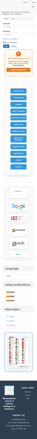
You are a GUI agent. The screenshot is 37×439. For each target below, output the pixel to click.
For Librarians (10, 325)
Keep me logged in (11, 42)
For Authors (10, 321)
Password (6, 31)
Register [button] (14, 46)
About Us (28, 392)
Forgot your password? (10, 39)
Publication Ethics (18, 131)
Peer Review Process (18, 118)
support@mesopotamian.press (21, 426)
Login (33, 2)
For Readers (10, 317)
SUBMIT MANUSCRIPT (18, 70)
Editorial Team (18, 91)
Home (7, 19)
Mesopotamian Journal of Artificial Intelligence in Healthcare (15, 13)
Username (6, 23)
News (28, 398)
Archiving (18, 167)
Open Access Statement (18, 139)
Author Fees (18, 124)
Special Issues (18, 153)
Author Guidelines (18, 111)
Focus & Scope (18, 98)
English (8, 276)
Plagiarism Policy (18, 147)
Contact (18, 160)
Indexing (18, 104)
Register (25, 2)
